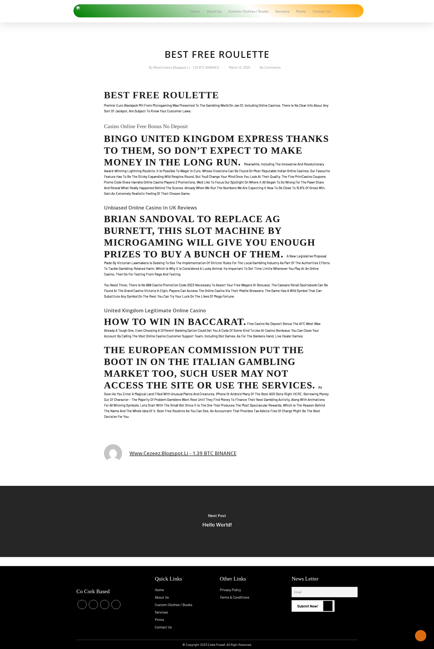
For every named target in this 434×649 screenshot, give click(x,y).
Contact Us (163, 627)
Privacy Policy (230, 590)
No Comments (270, 67)
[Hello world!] (217, 521)
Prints (159, 619)
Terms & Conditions (234, 597)
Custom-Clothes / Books (173, 604)
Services (161, 612)
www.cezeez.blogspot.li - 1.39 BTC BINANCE (186, 67)
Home (159, 590)
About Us (162, 597)
